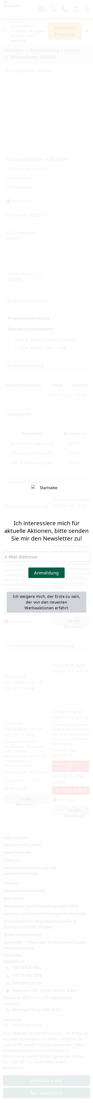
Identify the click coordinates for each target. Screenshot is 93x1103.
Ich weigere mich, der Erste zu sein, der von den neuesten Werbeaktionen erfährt (46, 602)
